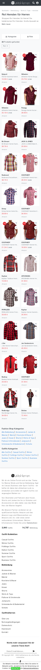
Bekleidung (15, 10)
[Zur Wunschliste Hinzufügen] (16, 54)
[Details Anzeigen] (16, 59)
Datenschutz (32, 523)
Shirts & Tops (25, 10)
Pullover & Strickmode (10, 441)
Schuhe (29, 444)
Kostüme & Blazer (24, 435)
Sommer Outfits (8, 458)
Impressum (6, 629)
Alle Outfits (6, 452)
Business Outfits (9, 560)
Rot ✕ (5, 46)
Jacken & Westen (9, 574)
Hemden (35, 10)
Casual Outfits (19, 452)
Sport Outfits (22, 458)
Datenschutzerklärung (30, 668)
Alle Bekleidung (8, 432)
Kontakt (5, 632)
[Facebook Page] (20, 661)
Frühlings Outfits (16, 455)
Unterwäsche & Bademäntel (13, 444)
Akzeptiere (15, 668)
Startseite (5, 10)
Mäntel (12, 435)
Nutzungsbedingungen (11, 622)
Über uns (5, 619)
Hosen (11, 438)
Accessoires (21, 432)
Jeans (4, 438)
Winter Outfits (8, 543)
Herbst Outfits (31, 455)
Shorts (18, 438)
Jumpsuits (25, 441)
